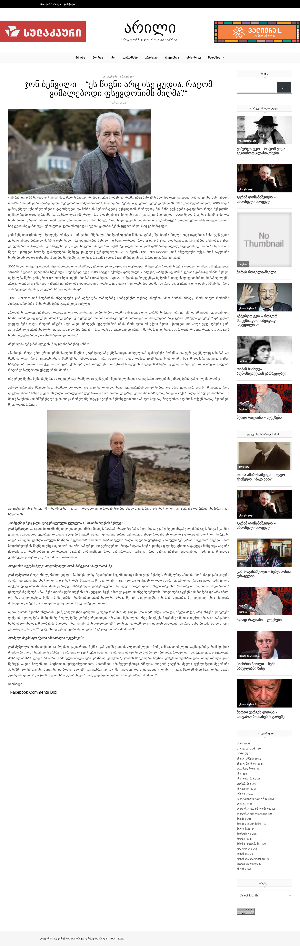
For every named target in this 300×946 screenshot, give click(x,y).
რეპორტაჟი (244, 849)
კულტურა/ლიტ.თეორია (252, 798)
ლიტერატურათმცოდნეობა (254, 808)
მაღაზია (214, 57)
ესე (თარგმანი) (246, 778)
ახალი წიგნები (246, 763)
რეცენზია (172, 57)
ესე (113, 57)
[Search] (284, 87)
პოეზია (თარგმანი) (249, 824)
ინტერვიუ (194, 57)
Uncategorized (246, 748)
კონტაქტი (70, 4)
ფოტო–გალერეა (248, 863)
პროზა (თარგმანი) (248, 844)
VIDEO (240, 753)
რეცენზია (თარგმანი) (250, 859)
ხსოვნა (241, 869)
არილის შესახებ (50, 4)
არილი (150, 26)
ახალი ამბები (245, 758)
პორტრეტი (244, 834)
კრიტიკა (151, 57)
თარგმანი (130, 57)
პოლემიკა (243, 828)
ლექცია (242, 803)
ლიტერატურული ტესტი (252, 814)
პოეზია (98, 57)
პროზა (80, 57)
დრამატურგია (246, 768)
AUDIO (241, 743)
